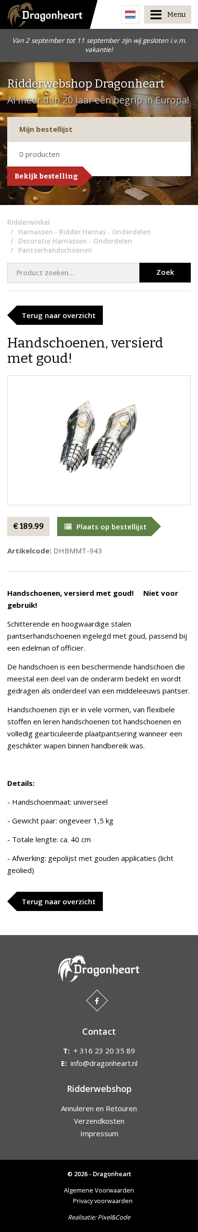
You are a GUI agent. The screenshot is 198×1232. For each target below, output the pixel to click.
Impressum (99, 1133)
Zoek (165, 272)
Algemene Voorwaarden (99, 1190)
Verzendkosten (99, 1121)
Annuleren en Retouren (99, 1108)
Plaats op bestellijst (111, 526)
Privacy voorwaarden (103, 1200)
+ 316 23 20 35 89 (104, 1050)
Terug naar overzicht (59, 315)
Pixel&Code (114, 1217)
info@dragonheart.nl (104, 1063)
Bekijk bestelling (46, 176)
